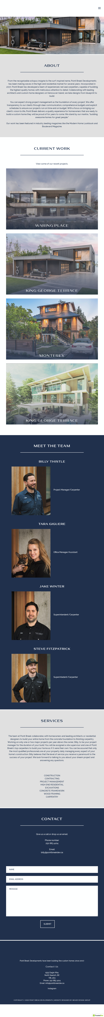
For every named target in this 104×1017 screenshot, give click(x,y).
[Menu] (99, 7)
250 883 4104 (52, 843)
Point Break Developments (21, 8)
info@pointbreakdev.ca (54, 983)
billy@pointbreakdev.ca (52, 852)
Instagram (52, 988)
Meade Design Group (81, 1000)
